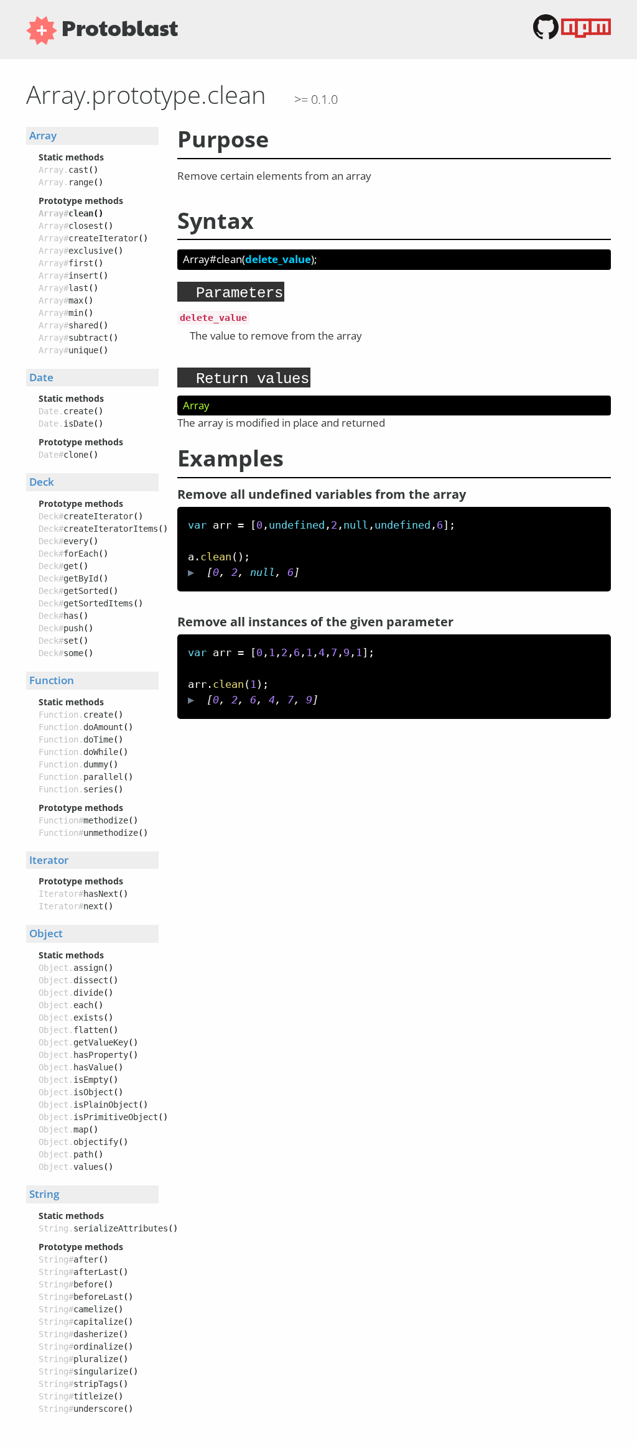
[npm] (586, 36)
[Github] (547, 36)
